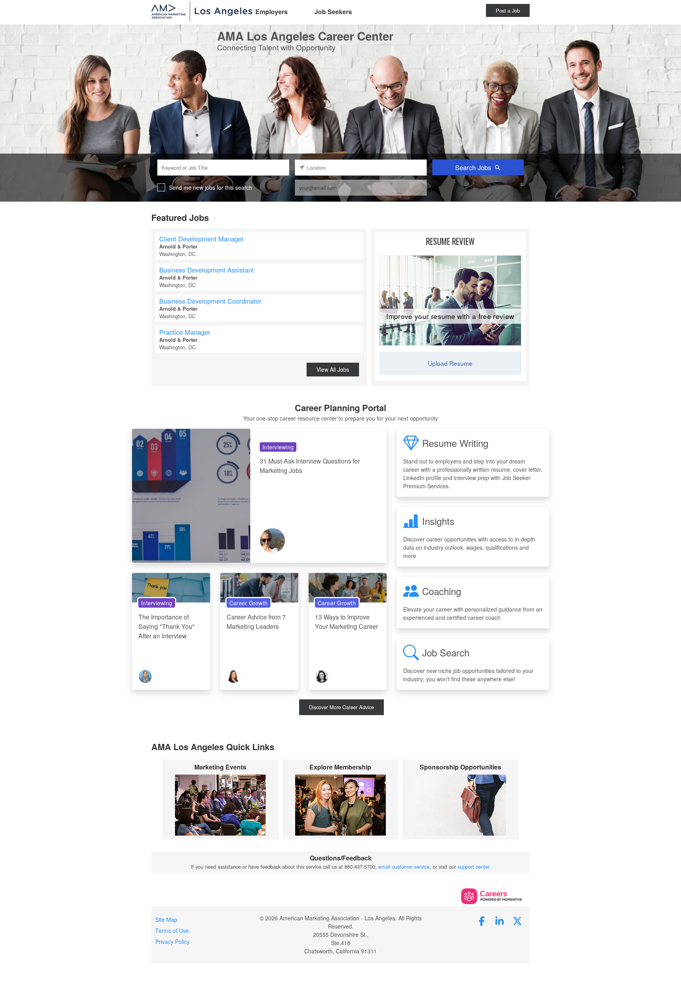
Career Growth (248, 603)
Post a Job (508, 10)
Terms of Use (172, 930)
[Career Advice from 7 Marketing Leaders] (259, 587)
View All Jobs (332, 369)
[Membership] (341, 805)
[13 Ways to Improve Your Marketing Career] (348, 587)
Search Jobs (473, 167)
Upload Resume (450, 363)
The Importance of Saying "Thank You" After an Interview (166, 626)
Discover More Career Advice (341, 707)
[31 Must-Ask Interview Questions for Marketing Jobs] (191, 495)
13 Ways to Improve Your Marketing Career (346, 621)
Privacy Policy (172, 941)
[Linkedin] (499, 920)
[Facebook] (482, 920)
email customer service (404, 866)
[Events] (220, 805)
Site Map (166, 919)
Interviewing (278, 447)
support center (473, 866)
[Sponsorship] (460, 805)
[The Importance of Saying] (171, 587)
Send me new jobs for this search (210, 187)
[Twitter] (518, 920)
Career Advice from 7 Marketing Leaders (256, 621)
